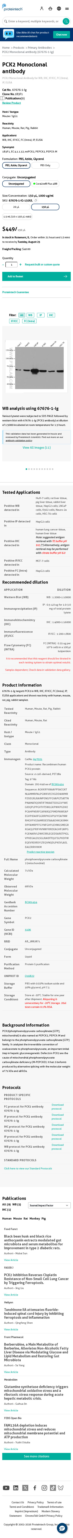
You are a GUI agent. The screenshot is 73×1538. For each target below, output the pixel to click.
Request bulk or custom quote (42, 264)
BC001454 (57, 784)
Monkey (35, 1218)
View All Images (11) (37, 447)
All (21, 315)
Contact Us (18, 1502)
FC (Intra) (29, 321)
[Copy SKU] (35, 200)
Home (6, 47)
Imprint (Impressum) (26, 1511)
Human (7, 1218)
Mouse (17, 1218)
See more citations (36, 1456)
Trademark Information (50, 1506)
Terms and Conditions (22, 1506)
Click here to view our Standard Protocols (28, 1168)
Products (18, 47)
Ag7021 (37, 759)
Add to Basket (15, 276)
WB (30, 315)
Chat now (61, 34)
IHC (51, 315)
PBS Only (45, 165)
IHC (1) (6, 1209)
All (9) (6, 1204)
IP (40, 315)
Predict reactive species (40, 851)
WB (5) (16, 1204)
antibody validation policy (19, 440)
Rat (26, 1218)
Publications (13, 98)
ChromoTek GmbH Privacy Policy (43, 1515)
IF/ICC (14, 321)
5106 (28, 929)
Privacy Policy (36, 1502)
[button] (62, 1528)
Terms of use (54, 1502)
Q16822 (29, 975)
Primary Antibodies (40, 47)
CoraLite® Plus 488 (46, 183)
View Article (11, 1260)
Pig (44, 1218)
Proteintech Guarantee (15, 292)
